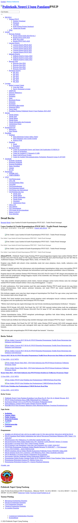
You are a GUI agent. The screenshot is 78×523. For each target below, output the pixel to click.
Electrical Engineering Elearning (15, 502)
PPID (10, 30)
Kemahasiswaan (10, 127)
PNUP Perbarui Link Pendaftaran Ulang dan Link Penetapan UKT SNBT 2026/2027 (32, 445)
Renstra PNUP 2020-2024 (21, 37)
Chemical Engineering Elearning (15, 506)
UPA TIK (12, 181)
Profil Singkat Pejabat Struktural (23, 26)
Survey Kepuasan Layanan (21, 89)
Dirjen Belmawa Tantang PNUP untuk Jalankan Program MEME (26, 403)
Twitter (27, 493)
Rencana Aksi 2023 (19, 65)
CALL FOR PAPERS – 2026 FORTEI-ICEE (19, 449)
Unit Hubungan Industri (16, 188)
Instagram (21, 493)
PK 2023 (16, 76)
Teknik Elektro (13, 115)
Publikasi (12, 142)
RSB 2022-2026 (18, 39)
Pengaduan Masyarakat (16, 105)
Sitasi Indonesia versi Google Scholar (25, 138)
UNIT (7, 177)
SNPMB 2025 (13, 173)
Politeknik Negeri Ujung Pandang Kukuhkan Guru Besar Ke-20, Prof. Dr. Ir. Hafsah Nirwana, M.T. (37, 398)
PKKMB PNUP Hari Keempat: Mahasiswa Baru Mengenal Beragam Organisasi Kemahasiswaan (36, 405)
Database (12, 135)
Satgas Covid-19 (14, 212)
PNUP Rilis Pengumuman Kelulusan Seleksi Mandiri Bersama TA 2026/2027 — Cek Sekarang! (36, 447)
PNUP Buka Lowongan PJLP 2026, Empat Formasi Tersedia (24, 443)
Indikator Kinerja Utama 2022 (22, 59)
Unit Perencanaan (14, 179)
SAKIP (7, 32)
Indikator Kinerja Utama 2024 (22, 56)
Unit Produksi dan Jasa (16, 192)
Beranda (3, 222)
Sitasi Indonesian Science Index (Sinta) (25, 137)
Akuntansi (12, 126)
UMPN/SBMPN (14, 175)
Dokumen (12, 102)
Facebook (33, 493)
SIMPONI (12, 91)
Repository (16, 146)
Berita (8, 222)
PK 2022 (16, 74)
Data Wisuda (13, 131)
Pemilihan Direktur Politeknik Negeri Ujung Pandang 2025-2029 (30, 111)
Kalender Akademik (15, 160)
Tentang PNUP (14, 19)
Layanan (7, 83)
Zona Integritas (14, 214)
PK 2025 (16, 80)
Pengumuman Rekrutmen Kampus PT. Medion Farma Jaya (24, 460)
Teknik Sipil (13, 116)
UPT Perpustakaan (15, 208)
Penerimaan (8, 171)
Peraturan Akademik (15, 162)
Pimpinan (16, 23)
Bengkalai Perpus (14, 100)
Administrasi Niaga (15, 124)
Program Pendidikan (15, 164)
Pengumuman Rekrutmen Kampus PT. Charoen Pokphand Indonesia (27, 462)
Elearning (12, 94)
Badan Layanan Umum (16, 85)
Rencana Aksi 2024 (19, 63)
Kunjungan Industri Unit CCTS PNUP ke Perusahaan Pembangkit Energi (28, 402)
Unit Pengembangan (15, 186)
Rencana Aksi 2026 (19, 69)
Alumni (11, 168)
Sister (10, 98)
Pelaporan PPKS (14, 107)
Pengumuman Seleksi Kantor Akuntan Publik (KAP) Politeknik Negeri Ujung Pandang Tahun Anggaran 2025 (40, 458)
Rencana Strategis (14, 34)
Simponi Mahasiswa (15, 92)
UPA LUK (12, 205)
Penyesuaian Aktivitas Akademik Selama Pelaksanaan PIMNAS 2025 (27, 456)
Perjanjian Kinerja (15, 70)
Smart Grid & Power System (22, 155)
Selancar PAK (17, 140)
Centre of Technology (20, 151)
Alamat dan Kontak (19, 28)
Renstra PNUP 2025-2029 (21, 41)
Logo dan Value (18, 87)
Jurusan (7, 113)
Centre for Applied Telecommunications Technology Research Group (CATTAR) (39, 157)
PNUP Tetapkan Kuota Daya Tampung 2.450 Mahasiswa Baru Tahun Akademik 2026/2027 (34, 453)
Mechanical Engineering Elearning (16, 501)
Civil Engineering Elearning (14, 504)
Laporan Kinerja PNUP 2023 (22, 48)
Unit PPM (12, 184)
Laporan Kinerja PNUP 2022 (22, 50)
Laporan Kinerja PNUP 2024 (22, 47)
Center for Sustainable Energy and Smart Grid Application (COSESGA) (36, 149)
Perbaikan (12, 96)
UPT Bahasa (13, 206)
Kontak (38, 521)
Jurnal (15, 144)
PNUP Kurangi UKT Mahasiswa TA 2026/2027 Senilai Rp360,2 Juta (27, 440)
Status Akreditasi (14, 166)
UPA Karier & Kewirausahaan (19, 210)
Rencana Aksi (13, 61)
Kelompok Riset (14, 148)
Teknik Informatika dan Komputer (20, 122)
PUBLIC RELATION (41, 228)
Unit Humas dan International (18, 190)
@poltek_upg (5, 465)
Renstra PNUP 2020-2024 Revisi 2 (24, 36)
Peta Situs (32, 521)
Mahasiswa (12, 129)
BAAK (11, 170)
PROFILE (8, 17)
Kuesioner (12, 103)
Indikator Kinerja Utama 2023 (22, 58)
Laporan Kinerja (14, 43)
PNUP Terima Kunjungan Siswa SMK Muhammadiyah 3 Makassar (26, 400)
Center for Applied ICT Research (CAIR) (26, 153)
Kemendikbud (13, 518)
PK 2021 (16, 72)
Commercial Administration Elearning (21, 516)
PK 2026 (16, 81)
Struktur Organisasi (19, 21)
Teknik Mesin (13, 118)
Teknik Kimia (13, 120)
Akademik (8, 159)
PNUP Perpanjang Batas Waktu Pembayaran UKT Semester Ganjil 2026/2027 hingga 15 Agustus (36, 441)
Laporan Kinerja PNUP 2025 (22, 45)
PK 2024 (16, 78)
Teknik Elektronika (19, 197)
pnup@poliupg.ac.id (43, 493)
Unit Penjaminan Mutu (16, 182)
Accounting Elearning (12, 508)
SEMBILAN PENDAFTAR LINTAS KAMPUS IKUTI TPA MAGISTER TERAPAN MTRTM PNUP (39, 434)
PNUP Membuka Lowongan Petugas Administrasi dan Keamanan (26, 454)
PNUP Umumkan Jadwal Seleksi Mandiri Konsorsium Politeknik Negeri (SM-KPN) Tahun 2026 (36, 451)
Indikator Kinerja (14, 54)
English (3, 2)
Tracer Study (13, 109)
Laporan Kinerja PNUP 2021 (22, 52)
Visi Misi (16, 25)
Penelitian (8, 133)
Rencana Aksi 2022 (19, 67)
